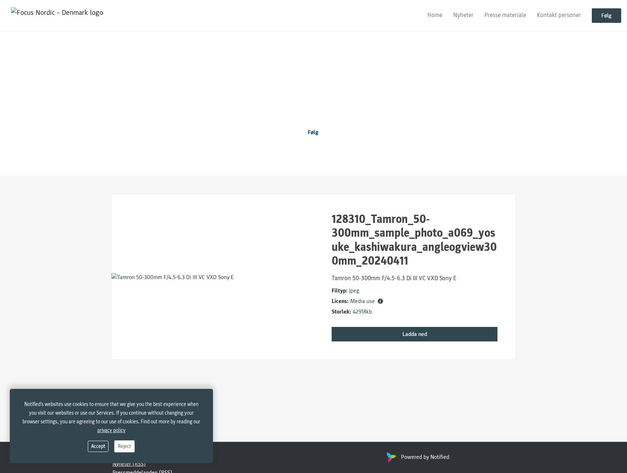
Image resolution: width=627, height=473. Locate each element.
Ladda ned (414, 334)
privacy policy (111, 430)
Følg (606, 15)
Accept (98, 446)
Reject (124, 446)
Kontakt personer (559, 15)
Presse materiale (505, 15)
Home (434, 15)
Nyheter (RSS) (129, 464)
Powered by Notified (425, 457)
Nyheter (463, 15)
